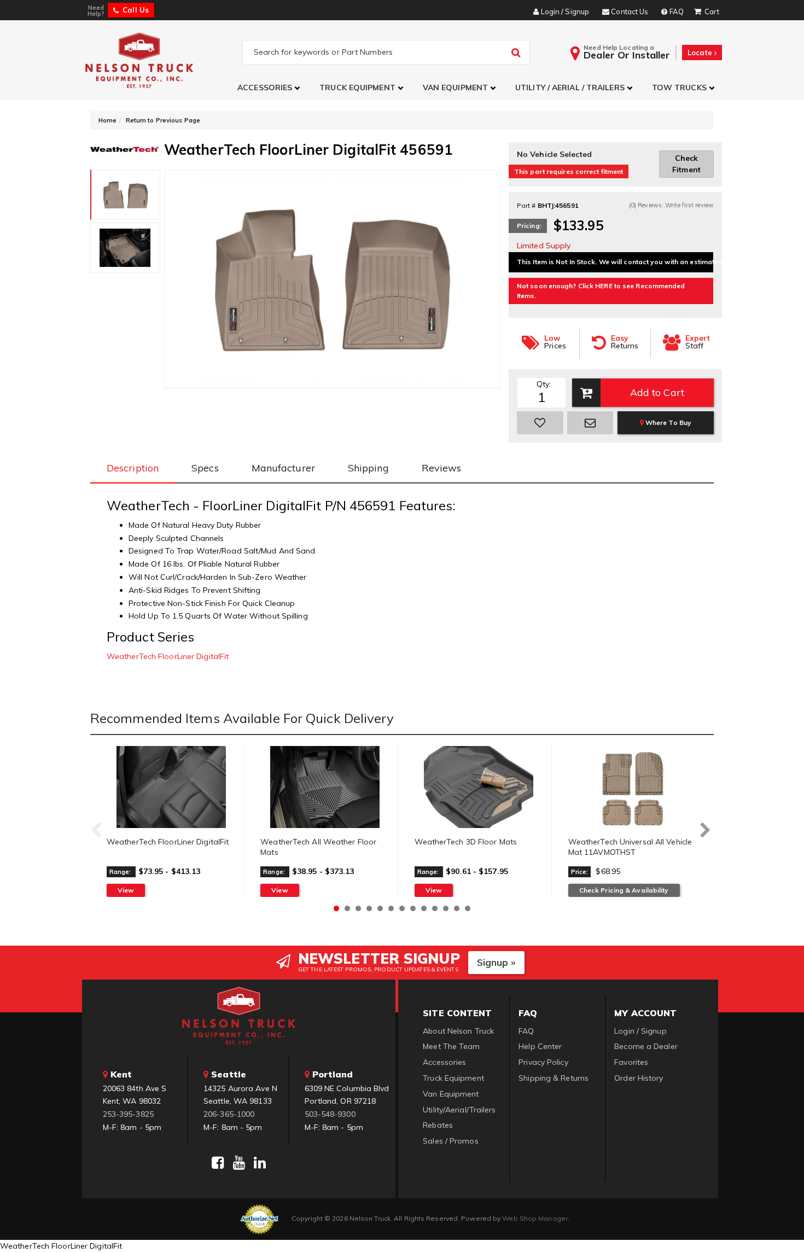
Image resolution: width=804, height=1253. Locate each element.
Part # (526, 205)
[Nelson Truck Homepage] (162, 59)
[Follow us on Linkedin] (260, 1163)
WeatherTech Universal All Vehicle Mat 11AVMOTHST (630, 847)
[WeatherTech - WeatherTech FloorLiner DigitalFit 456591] (124, 148)
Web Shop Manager (535, 1218)
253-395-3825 (128, 1114)
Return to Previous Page (163, 120)
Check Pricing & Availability (624, 890)
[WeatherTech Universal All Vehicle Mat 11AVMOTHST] (632, 787)
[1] (540, 422)
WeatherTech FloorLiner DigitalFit (168, 656)
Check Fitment (686, 163)
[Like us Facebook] (217, 1163)
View (126, 890)
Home (107, 120)
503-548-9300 (330, 1114)
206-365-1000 (228, 1114)
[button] (270, 88)
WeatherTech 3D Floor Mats (466, 842)
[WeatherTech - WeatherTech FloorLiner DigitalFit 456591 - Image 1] (125, 195)
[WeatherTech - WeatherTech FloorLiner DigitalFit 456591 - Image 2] (125, 248)
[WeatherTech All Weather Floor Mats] (324, 787)
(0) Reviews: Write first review (671, 205)
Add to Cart (657, 392)
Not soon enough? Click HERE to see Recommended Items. (601, 291)
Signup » (496, 962)
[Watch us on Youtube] (239, 1163)
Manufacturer (283, 468)
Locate (701, 52)
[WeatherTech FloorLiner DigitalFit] (171, 787)
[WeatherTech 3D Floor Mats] (479, 787)
